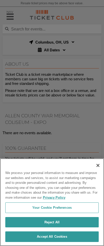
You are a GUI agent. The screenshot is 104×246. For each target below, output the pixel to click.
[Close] (97, 165)
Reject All (52, 222)
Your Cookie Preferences (52, 207)
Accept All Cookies (52, 236)
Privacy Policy (54, 197)
